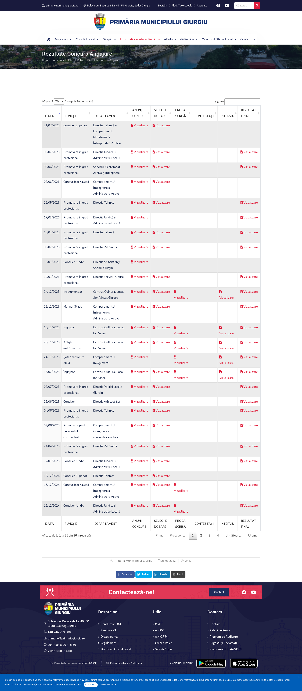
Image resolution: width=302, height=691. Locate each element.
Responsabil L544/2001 (226, 649)
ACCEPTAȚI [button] (90, 684)
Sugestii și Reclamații (224, 643)
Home (45, 60)
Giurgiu (107, 39)
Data (49, 116)
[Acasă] (48, 39)
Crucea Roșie (163, 643)
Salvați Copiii (163, 649)
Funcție (71, 116)
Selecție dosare (160, 113)
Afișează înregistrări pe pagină (67, 101)
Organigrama (109, 636)
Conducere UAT (111, 624)
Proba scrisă (180, 113)
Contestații (204, 116)
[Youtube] (227, 5)
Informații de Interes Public (138, 39)
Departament (106, 116)
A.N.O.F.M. (161, 636)
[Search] (257, 5)
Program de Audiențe (224, 636)
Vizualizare (140, 125)
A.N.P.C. (160, 630)
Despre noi (61, 39)
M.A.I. (158, 624)
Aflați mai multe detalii (68, 684)
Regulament (108, 643)
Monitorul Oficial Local (217, 39)
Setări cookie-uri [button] (108, 684)
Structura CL (108, 630)
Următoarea (233, 536)
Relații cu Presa (220, 630)
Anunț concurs (139, 113)
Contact (245, 39)
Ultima (252, 536)
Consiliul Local (85, 39)
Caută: (219, 102)
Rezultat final (248, 113)
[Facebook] (218, 5)
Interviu (227, 116)
